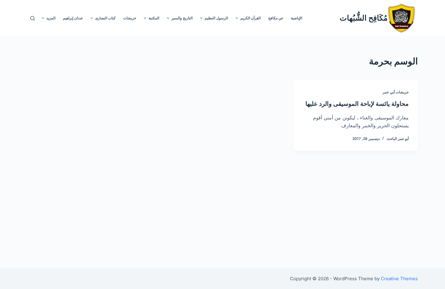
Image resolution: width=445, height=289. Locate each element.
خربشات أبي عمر (396, 92)
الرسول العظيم (216, 18)
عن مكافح (275, 18)
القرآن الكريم (250, 18)
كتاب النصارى (105, 18)
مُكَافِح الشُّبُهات (363, 17)
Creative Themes (399, 278)
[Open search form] (32, 18)
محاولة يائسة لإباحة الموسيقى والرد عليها (357, 103)
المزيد (50, 18)
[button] (236, 18)
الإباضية (296, 18)
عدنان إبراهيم (73, 18)
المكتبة (154, 18)
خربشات (129, 18)
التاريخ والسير (182, 18)
